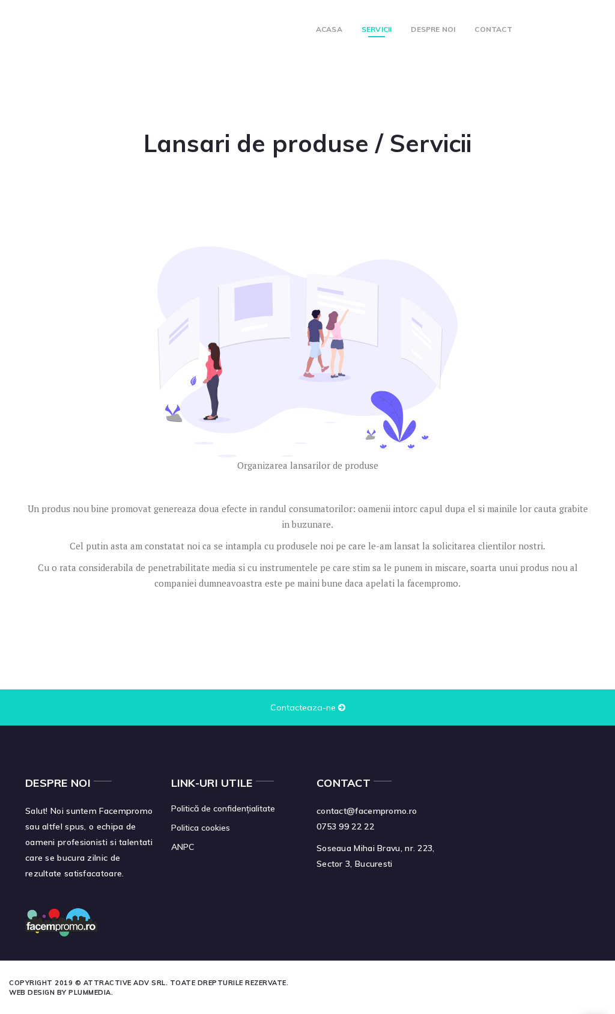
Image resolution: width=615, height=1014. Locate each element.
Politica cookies (200, 827)
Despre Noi (433, 29)
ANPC (182, 846)
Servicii (377, 29)
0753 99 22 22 (345, 826)
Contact (493, 29)
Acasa (329, 29)
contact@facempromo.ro (367, 810)
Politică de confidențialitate (223, 808)
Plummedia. (90, 992)
